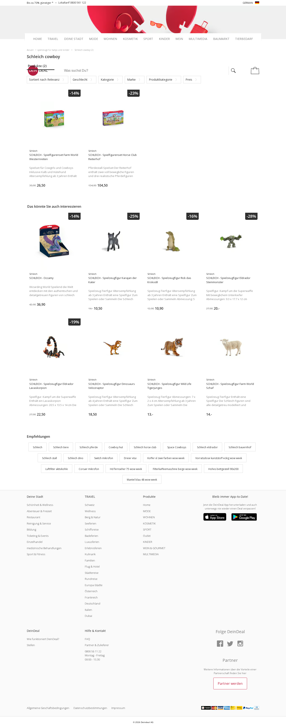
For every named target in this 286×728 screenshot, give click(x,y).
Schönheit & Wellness (40, 505)
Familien (90, 560)
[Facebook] (220, 644)
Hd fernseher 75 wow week (126, 469)
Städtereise (91, 573)
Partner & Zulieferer (97, 645)
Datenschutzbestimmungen (90, 708)
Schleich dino (75, 458)
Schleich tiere (61, 447)
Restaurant (33, 517)
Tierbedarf (244, 38)
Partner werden (230, 683)
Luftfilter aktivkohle (56, 469)
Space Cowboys (176, 447)
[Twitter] (230, 644)
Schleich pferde (89, 447)
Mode (93, 38)
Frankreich (91, 597)
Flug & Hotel (92, 566)
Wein (179, 38)
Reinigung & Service (39, 523)
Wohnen (110, 38)
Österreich (91, 591)
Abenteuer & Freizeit (39, 511)
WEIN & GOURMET (154, 548)
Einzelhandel (35, 542)
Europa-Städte (93, 585)
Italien (88, 610)
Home (37, 38)
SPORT (147, 529)
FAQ (87, 639)
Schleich (37, 447)
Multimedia (198, 38)
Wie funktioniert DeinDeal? (43, 639)
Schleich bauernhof (240, 447)
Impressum (118, 708)
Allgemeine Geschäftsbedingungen (48, 708)
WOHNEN (149, 517)
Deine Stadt (73, 38)
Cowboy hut (116, 447)
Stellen (31, 645)
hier (244, 673)
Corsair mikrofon (89, 469)
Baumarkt (221, 38)
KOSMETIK (149, 523)
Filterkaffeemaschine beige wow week (175, 469)
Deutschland (92, 603)
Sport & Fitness (36, 554)
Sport (148, 38)
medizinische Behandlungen (44, 548)
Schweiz (89, 505)
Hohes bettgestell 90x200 (223, 469)
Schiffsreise (92, 529)
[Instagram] (240, 644)
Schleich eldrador (207, 447)
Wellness (90, 511)
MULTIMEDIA (151, 554)
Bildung (31, 529)
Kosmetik (130, 38)
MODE (147, 511)
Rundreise (91, 579)
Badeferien (91, 536)
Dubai (88, 616)
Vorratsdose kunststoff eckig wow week (218, 458)
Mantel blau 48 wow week (142, 480)
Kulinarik (90, 554)
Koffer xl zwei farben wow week (165, 458)
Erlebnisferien (93, 548)
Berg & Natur (92, 517)
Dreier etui (130, 458)
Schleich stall (49, 458)
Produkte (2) (37, 66)
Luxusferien (92, 542)
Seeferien (90, 523)
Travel (53, 38)
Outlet (147, 536)
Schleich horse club (145, 447)
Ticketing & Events (38, 536)
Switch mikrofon (103, 458)
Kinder (164, 38)
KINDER (147, 542)
